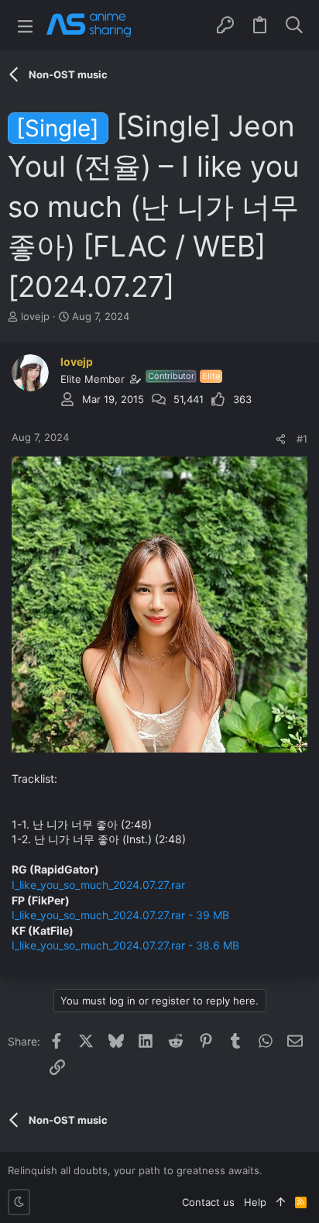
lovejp (35, 316)
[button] (25, 25)
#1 (302, 438)
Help (255, 1202)
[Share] (280, 439)
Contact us (208, 1202)
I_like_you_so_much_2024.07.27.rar (98, 884)
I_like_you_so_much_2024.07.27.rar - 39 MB (120, 915)
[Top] (280, 1202)
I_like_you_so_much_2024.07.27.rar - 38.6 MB (125, 945)
